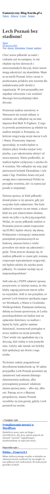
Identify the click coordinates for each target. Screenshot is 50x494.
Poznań (29, 48)
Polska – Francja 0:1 (14, 451)
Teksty (5, 16)
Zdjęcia (14, 16)
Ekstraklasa (20, 48)
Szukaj (31, 16)
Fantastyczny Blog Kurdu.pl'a (22, 13)
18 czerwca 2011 (9, 45)
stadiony (37, 48)
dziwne (11, 48)
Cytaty (23, 16)
